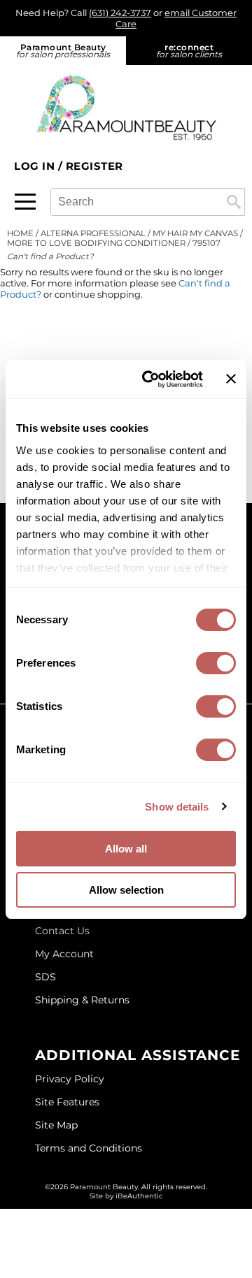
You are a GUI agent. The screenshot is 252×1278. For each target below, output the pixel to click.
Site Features (67, 1102)
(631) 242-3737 (120, 12)
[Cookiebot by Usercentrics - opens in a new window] (149, 379)
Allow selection (126, 890)
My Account (64, 953)
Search (234, 202)
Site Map (56, 1125)
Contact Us (62, 930)
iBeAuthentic (139, 1195)
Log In (36, 166)
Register (94, 166)
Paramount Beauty (63, 50)
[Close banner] (231, 379)
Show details (177, 807)
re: (189, 50)
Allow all (126, 849)
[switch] (216, 663)
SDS (45, 977)
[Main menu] (25, 202)
